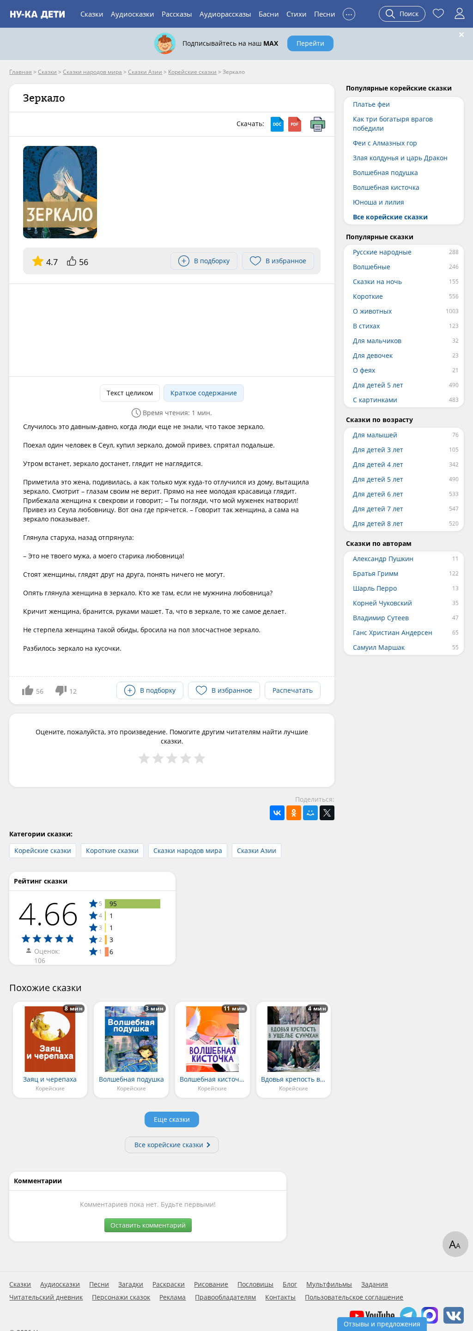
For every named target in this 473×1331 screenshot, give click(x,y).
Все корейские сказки (168, 1144)
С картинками (375, 399)
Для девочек (373, 355)
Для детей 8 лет (378, 523)
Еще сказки (172, 1119)
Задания (374, 1284)
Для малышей (375, 434)
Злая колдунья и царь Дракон (400, 157)
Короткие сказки (112, 850)
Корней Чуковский (382, 603)
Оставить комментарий (148, 1225)
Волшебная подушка (385, 172)
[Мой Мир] (310, 812)
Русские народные (382, 252)
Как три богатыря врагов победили (393, 124)
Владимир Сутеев (381, 617)
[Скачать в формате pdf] (294, 124)
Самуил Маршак (379, 647)
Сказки (91, 13)
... (349, 13)
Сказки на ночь (377, 281)
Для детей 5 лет (378, 385)
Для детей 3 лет (378, 449)
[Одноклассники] (293, 812)
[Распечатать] (317, 124)
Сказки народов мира (187, 850)
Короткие (368, 296)
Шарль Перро (375, 588)
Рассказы (177, 13)
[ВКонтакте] (277, 812)
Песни (324, 13)
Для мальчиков (377, 340)
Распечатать (293, 690)
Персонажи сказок (121, 1297)
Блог (290, 1284)
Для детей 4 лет (378, 464)
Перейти (310, 43)
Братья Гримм (375, 573)
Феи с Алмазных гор (385, 143)
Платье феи (371, 104)
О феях (364, 370)
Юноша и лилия (378, 202)
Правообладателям (225, 1297)
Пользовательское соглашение (354, 1297)
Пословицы (255, 1284)
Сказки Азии (256, 850)
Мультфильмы (329, 1284)
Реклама (172, 1297)
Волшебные (371, 266)
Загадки (130, 1284)
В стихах (366, 325)
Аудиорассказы (225, 13)
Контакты (280, 1297)
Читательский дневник (46, 1297)
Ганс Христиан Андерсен (392, 632)
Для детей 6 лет (378, 494)
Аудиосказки (132, 13)
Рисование (211, 1284)
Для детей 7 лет (378, 508)
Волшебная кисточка (386, 187)
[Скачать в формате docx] (277, 124)
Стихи (296, 13)
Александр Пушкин (383, 558)
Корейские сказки (42, 850)
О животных (372, 311)
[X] (327, 812)
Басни (269, 13)
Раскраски (168, 1284)
